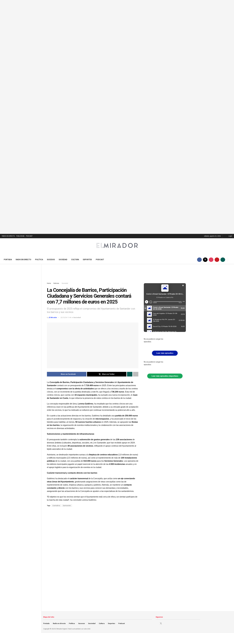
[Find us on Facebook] (199, 259)
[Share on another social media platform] (135, 374)
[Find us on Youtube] (217, 259)
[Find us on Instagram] (211, 259)
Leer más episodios (164, 353)
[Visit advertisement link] (117, 117)
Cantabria (56, 505)
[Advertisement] (116, 273)
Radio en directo (23, 260)
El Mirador (53, 317)
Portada (8, 260)
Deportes (87, 260)
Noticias (56, 283)
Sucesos (51, 260)
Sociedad (63, 260)
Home (49, 283)
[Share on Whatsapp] (129, 374)
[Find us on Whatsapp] (222, 259)
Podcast (100, 260)
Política (39, 260)
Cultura (75, 260)
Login (230, 236)
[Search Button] (231, 259)
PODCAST (29, 236)
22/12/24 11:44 (66, 317)
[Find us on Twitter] (205, 259)
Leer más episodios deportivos (165, 376)
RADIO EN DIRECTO (8, 236)
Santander (67, 505)
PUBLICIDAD (20, 236)
